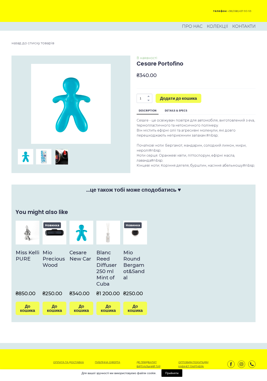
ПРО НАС (192, 26)
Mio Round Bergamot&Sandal (134, 265)
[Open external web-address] (26, 11)
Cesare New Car (80, 255)
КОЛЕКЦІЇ (217, 26)
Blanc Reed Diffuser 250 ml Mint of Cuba (106, 268)
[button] (148, 96)
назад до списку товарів (32, 43)
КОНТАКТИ (244, 26)
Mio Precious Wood (54, 258)
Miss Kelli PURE (27, 255)
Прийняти (172, 373)
